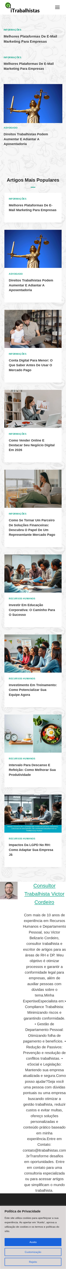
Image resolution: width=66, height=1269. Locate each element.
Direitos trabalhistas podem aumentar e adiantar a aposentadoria (26, 139)
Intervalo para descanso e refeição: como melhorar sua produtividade (32, 770)
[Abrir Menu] (57, 7)
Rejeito (33, 1261)
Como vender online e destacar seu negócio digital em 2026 (32, 445)
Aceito (33, 1242)
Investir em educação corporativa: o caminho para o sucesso (32, 610)
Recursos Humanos (22, 598)
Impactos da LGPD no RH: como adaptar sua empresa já (31, 849)
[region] (33, 1237)
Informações (12, 30)
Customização (33, 1252)
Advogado (11, 128)
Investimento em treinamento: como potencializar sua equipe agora (33, 690)
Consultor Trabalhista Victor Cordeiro (44, 894)
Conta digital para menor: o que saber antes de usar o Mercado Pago (31, 365)
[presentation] (33, 103)
